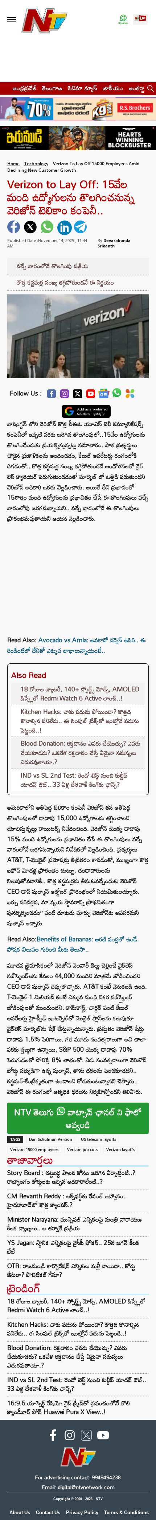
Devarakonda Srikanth (114, 243)
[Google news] (104, 395)
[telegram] (81, 228)
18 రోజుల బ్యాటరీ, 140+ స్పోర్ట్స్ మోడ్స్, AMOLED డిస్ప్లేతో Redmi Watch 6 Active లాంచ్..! (80, 694)
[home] (4, 88)
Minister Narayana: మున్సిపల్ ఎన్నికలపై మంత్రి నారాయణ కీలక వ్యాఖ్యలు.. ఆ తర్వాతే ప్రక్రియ (74, 1224)
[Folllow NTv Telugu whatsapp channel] (123, 20)
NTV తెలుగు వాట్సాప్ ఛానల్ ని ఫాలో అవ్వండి (78, 1118)
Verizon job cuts (82, 1149)
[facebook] (14, 228)
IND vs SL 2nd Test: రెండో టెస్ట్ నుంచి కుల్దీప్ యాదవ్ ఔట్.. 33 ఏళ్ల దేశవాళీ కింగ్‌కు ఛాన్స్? (74, 780)
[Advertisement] (78, 574)
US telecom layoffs (98, 1139)
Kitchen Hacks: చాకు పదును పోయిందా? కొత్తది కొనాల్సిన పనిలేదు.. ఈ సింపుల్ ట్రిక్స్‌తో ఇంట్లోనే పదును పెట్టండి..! (80, 721)
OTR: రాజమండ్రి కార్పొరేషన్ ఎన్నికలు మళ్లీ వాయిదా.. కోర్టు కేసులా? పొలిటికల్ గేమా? (71, 1270)
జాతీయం (113, 88)
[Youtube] (90, 395)
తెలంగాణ (52, 88)
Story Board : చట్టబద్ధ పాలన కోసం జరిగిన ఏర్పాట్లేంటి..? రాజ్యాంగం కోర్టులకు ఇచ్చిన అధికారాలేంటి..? (71, 1177)
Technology (36, 163)
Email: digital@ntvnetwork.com (78, 1487)
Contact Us (48, 1512)
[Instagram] (64, 395)
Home (13, 163)
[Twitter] (77, 395)
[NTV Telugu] (44, 20)
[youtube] (103, 1436)
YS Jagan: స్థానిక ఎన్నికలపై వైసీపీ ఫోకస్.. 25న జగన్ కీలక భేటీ (73, 1247)
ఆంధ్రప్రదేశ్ (24, 88)
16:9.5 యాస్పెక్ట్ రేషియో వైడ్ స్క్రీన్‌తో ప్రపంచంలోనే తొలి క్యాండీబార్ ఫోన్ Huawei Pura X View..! (68, 1407)
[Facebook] (51, 395)
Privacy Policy (82, 1512)
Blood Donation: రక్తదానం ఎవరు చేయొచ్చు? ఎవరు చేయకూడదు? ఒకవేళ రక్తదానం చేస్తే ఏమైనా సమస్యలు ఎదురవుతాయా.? (80, 752)
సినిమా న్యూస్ (82, 88)
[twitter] (31, 228)
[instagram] (69, 1436)
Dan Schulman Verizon (50, 1139)
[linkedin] (64, 228)
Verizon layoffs (120, 1149)
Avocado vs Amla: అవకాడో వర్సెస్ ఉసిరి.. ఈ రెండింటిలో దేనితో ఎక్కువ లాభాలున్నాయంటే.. (76, 645)
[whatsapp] (48, 228)
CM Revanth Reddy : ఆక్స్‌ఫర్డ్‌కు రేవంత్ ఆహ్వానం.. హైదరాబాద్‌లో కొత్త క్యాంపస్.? (67, 1200)
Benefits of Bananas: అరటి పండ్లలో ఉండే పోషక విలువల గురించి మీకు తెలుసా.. (72, 944)
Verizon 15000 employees (34, 1149)
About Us (19, 1512)
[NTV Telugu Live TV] (140, 20)
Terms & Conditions (126, 1512)
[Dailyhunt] (130, 395)
